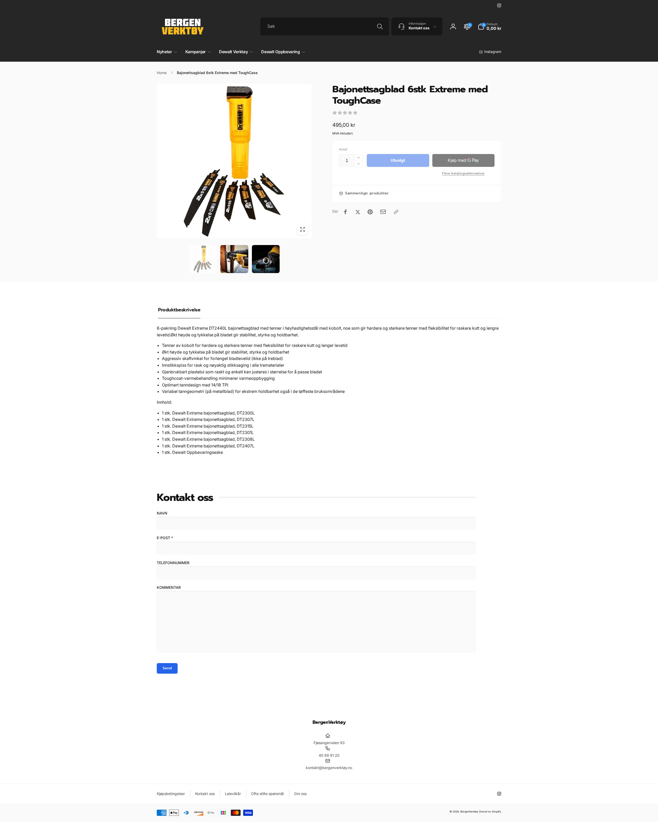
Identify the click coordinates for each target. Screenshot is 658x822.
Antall (343, 149)
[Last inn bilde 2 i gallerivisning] (234, 259)
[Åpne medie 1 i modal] (234, 161)
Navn (162, 513)
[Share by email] (383, 212)
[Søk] (380, 26)
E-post (165, 538)
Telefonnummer (173, 563)
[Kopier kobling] (396, 211)
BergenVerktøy (469, 811)
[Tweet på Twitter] (357, 211)
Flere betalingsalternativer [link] (463, 173)
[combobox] (324, 26)
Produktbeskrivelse (179, 309)
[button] (489, 26)
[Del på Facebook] (345, 211)
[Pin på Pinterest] (370, 211)
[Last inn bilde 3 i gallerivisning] (266, 259)
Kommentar (169, 587)
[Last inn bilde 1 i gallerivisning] (203, 259)
